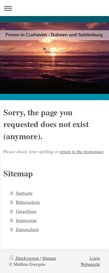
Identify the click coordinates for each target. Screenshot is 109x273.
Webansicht (90, 264)
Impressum (26, 220)
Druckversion (27, 258)
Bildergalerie (28, 202)
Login (95, 258)
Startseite (24, 193)
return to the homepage (82, 151)
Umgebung (26, 211)
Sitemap (49, 258)
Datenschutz (27, 229)
